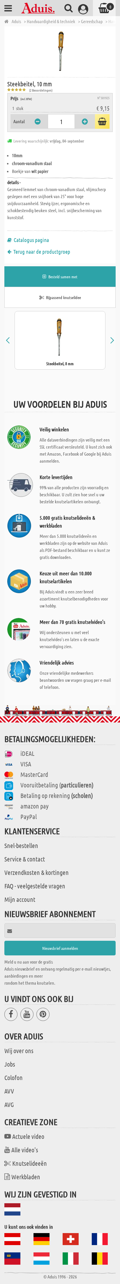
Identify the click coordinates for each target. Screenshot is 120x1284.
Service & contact (24, 859)
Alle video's (24, 1149)
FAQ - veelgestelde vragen (34, 886)
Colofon (13, 1077)
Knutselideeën (29, 1163)
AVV (9, 1091)
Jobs (9, 1064)
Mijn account (19, 899)
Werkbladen (25, 1176)
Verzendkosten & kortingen (36, 872)
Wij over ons (18, 1050)
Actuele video (28, 1136)
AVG (9, 1104)
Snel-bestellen (21, 845)
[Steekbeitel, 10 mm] (61, 51)
